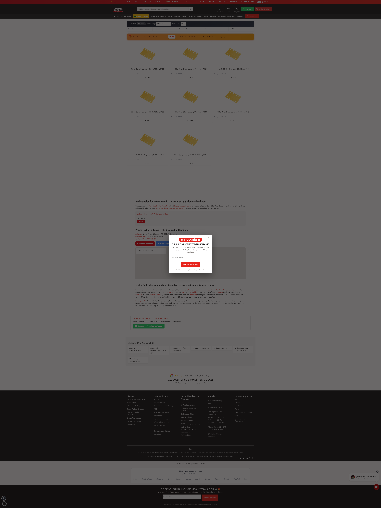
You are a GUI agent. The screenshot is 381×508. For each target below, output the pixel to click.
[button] (4, 503)
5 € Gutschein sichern (190, 264)
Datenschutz (202, 270)
